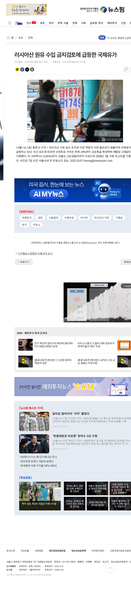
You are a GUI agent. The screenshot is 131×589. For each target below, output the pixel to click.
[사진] (34, 421)
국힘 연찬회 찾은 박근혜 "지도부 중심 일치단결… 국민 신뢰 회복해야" (120, 488)
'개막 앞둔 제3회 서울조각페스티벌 (38, 503)
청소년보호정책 (78, 550)
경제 (74, 23)
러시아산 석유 (101, 217)
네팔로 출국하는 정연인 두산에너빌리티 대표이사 (120, 503)
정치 (51, 23)
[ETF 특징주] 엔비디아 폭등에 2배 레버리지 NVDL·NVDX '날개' (53, 345)
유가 (24, 225)
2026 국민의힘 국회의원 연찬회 (97, 503)
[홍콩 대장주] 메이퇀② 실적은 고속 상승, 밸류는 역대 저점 (96, 361)
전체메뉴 (9, 23)
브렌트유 (69, 217)
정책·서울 (63, 23)
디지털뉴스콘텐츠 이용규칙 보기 (35, 253)
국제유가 (26, 217)
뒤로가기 (24, 262)
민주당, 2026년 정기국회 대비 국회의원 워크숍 (75, 503)
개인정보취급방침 (57, 550)
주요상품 (25, 550)
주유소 (36, 225)
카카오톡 (17, 69)
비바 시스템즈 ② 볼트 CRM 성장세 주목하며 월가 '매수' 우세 (95, 345)
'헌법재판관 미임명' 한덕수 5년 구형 (74, 436)
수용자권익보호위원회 (120, 550)
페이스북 (22, 69)
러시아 (84, 217)
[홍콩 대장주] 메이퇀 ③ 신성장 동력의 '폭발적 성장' (53, 361)
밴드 (32, 69)
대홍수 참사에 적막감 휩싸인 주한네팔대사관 (97, 488)
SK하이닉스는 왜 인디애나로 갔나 (38, 456)
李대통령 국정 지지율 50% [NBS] (38, 465)
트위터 (27, 69)
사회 (83, 23)
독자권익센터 (98, 550)
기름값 (119, 217)
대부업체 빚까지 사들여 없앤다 (37, 461)
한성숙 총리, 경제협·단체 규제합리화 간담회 (74, 488)
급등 (40, 217)
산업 (123, 23)
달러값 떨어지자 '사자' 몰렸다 (70, 413)
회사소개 (10, 550)
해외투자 (112, 23)
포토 (42, 23)
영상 (29, 23)
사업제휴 (39, 550)
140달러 (53, 217)
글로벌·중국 (96, 23)
